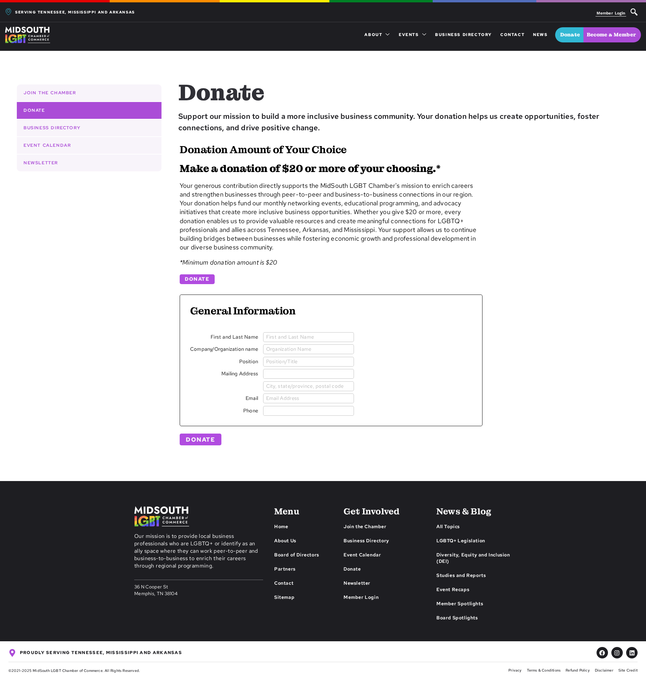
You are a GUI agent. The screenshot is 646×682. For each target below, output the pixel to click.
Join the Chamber (50, 93)
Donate (34, 110)
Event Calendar (47, 145)
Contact (512, 34)
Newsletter (41, 163)
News (540, 34)
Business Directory (463, 34)
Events (409, 34)
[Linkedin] (632, 652)
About (373, 34)
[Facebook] (602, 652)
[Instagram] (617, 652)
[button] (634, 13)
